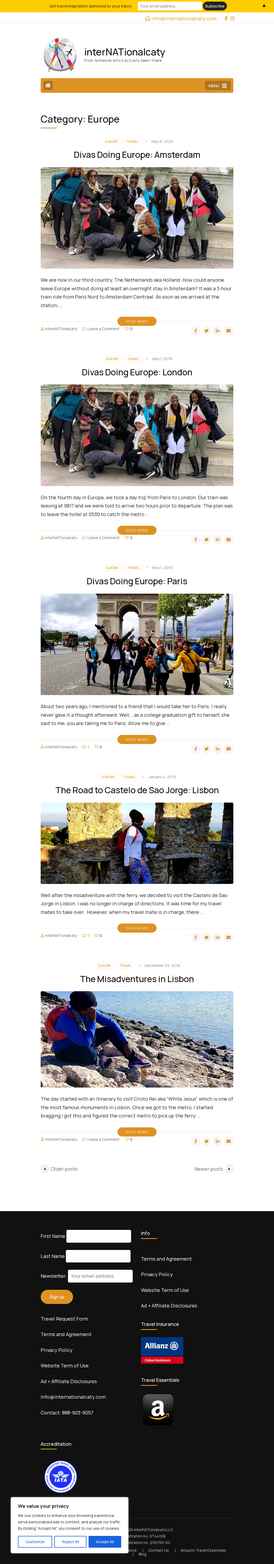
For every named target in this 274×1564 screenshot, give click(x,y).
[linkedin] (217, 330)
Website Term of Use (65, 1365)
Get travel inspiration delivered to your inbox (90, 6)
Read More (137, 321)
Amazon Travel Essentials (203, 1550)
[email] (228, 330)
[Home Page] (48, 85)
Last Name (53, 1256)
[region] (69, 1525)
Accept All (105, 1541)
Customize (35, 1541)
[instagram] (230, 14)
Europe (111, 141)
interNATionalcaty (124, 51)
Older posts (64, 1169)
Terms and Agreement (66, 1334)
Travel (132, 141)
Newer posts (209, 1169)
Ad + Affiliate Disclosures (69, 1381)
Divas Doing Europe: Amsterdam (137, 155)
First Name (53, 1236)
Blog (142, 1554)
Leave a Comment (103, 328)
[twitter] (206, 330)
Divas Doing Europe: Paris (137, 581)
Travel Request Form (64, 1318)
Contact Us (159, 1550)
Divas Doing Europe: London (137, 372)
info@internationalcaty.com (73, 1397)
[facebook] (224, 14)
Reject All (70, 1541)
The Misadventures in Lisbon (137, 979)
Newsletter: (54, 1276)
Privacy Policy (57, 1350)
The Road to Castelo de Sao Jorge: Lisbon (137, 790)
